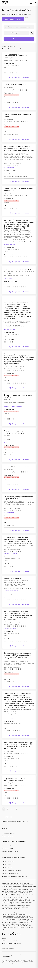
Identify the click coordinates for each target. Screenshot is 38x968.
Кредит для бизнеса (8, 861)
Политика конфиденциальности (11, 943)
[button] (16, 33)
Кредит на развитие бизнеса (10, 873)
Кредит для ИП (6, 864)
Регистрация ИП (6, 846)
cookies (14, 913)
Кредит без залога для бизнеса (11, 870)
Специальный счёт (7, 836)
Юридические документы (9, 941)
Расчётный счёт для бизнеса (10, 851)
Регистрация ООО (7, 849)
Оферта (4, 938)
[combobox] (9, 49)
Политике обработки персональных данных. (17, 928)
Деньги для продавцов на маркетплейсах (14, 876)
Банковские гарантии (8, 833)
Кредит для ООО (7, 867)
